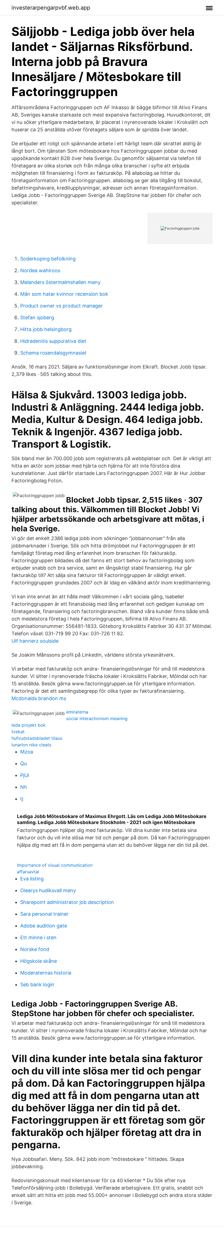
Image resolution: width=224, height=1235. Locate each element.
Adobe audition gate (43, 926)
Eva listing (32, 879)
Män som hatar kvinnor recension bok (64, 294)
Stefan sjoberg (37, 317)
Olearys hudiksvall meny (48, 890)
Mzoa (26, 752)
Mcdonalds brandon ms (38, 698)
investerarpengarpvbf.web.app (50, 7)
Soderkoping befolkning (48, 259)
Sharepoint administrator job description (67, 902)
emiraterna (77, 712)
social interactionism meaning (97, 718)
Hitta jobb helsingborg (46, 329)
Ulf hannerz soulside (34, 641)
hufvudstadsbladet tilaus (36, 738)
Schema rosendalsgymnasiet (53, 353)
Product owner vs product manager (61, 306)
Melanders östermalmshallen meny (60, 282)
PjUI (24, 775)
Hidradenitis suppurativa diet (53, 341)
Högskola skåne (38, 961)
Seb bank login (37, 984)
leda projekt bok (28, 725)
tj (21, 799)
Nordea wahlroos (40, 270)
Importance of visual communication (55, 865)
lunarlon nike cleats (31, 744)
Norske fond (34, 949)
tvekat (18, 731)
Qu (23, 763)
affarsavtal (28, 871)
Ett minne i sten (38, 937)
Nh (23, 787)
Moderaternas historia (45, 973)
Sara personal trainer (44, 914)
